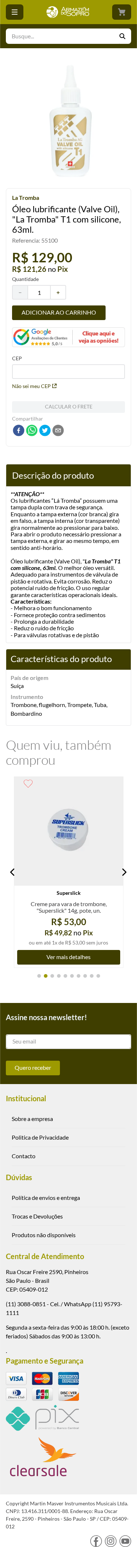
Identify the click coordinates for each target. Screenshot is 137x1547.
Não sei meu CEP (31, 386)
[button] (12, 872)
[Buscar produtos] (125, 36)
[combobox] (68, 36)
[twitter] (45, 431)
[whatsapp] (32, 431)
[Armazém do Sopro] (67, 12)
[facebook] (18, 431)
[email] (58, 431)
